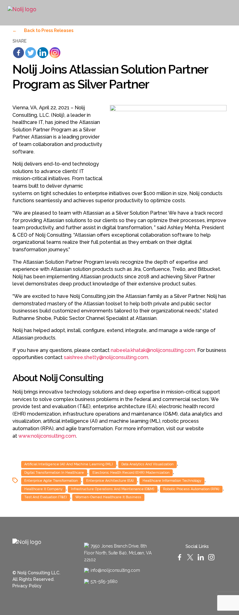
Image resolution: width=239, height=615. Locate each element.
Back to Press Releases (42, 30)
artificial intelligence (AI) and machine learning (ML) (68, 464)
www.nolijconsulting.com (47, 436)
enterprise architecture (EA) (110, 481)
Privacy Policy (27, 585)
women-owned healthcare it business (108, 497)
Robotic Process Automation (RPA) (191, 489)
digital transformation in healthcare (54, 473)
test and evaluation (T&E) (45, 497)
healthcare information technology (172, 481)
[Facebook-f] (188, 12)
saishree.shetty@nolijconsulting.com (106, 357)
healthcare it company (43, 489)
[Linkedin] (42, 52)
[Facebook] (18, 52)
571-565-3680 (104, 581)
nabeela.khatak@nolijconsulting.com (153, 350)
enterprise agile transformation (51, 481)
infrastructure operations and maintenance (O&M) (112, 489)
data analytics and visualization (147, 464)
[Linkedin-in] (205, 12)
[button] (175, 13)
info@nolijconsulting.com (115, 570)
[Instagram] (213, 12)
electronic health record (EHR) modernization (131, 473)
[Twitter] (197, 12)
